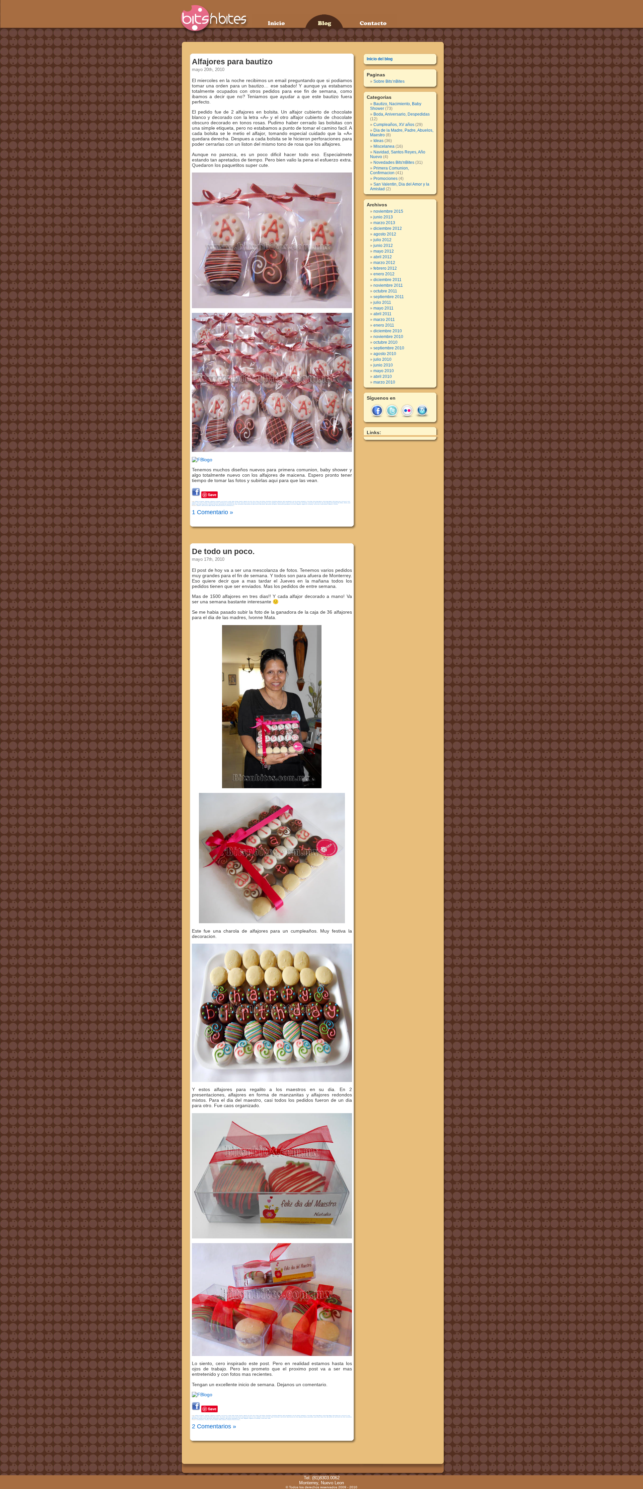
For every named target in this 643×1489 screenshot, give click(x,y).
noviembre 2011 (388, 285)
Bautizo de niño (248, 501)
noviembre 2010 (388, 336)
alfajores (207, 501)
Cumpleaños (230, 502)
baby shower (235, 501)
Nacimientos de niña (320, 502)
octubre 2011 (385, 291)
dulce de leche (290, 502)
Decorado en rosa (266, 502)
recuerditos (241, 504)
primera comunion (213, 504)
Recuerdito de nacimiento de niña (228, 504)
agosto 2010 (384, 353)
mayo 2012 (383, 251)
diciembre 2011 (387, 279)
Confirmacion (223, 502)
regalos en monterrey (307, 504)
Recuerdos (262, 504)
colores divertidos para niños (211, 502)
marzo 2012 (384, 262)
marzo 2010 (384, 382)
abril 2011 (382, 314)
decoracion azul (245, 502)
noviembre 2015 (388, 211)
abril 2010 (382, 376)
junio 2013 (383, 217)
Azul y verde (227, 501)
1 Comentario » (212, 512)
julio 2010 (382, 359)
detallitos (274, 502)
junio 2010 (383, 365)
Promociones (235, 1419)
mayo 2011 (383, 308)
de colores (237, 502)
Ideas (296, 502)
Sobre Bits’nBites (389, 81)
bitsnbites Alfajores (277, 501)
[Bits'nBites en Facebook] (202, 459)
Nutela (345, 502)
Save (212, 494)
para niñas (199, 504)
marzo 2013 (384, 222)
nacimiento (311, 502)
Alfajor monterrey (199, 501)
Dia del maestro (281, 502)
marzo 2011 (384, 319)
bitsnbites (268, 501)
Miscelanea (384, 146)
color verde (200, 502)
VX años (336, 504)
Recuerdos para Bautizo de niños (287, 504)
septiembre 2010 (388, 348)
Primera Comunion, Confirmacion (224, 505)
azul (222, 501)
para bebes (310, 1417)
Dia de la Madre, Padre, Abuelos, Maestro (221, 1419)
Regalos (299, 504)
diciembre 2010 (387, 331)
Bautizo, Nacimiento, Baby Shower (206, 505)
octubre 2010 (385, 342)
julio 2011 (382, 302)
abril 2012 (382, 257)
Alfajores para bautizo (232, 61)
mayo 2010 (383, 370)
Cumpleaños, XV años (203, 1419)
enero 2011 (383, 325)
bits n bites (256, 501)
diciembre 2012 (387, 228)
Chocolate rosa (337, 501)
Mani (300, 502)
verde (269, 1418)
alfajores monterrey (215, 501)
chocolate (309, 501)
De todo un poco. (223, 551)
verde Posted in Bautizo (326, 504)
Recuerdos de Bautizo (272, 504)
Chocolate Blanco (318, 501)
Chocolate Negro (327, 501)
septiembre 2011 (388, 296)
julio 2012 (382, 240)
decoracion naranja (256, 502)
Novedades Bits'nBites (337, 502)
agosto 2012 (384, 234)
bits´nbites (262, 501)
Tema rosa (316, 504)
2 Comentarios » (214, 1426)
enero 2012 (384, 274)
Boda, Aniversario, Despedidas (401, 114)
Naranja (329, 502)
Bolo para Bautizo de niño (290, 501)
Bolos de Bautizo (301, 501)
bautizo (241, 501)
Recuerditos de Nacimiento (251, 504)
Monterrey (304, 502)
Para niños (205, 504)
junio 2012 (383, 245)
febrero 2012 (385, 268)
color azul (344, 501)
